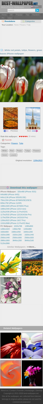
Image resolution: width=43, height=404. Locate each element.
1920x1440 (29, 235)
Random (35, 15)
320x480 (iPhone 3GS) (26, 192)
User (10, 18)
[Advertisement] (21, 44)
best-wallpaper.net (31, 393)
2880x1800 (5, 240)
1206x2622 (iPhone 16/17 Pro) (12, 220)
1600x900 (4, 232)
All (11, 15)
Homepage (29, 390)
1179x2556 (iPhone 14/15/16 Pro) (14, 217)
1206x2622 (37, 160)
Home (4, 15)
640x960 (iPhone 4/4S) (9, 195)
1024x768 (18, 226)
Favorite (8, 140)
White (4, 151)
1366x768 (16, 229)
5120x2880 (5, 243)
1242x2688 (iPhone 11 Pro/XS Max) (15, 223)
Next (29, 131)
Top (27, 15)
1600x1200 (28, 232)
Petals (19, 151)
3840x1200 (17, 240)
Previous (14, 131)
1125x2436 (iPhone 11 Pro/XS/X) (13, 212)
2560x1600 (17, 238)
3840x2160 (29, 240)
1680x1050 (16, 232)
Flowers (23, 25)
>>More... (31, 247)
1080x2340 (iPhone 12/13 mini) (13, 209)
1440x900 (28, 229)
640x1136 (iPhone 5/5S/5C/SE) (13, 197)
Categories (30, 21)
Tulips (27, 151)
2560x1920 (29, 238)
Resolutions (10, 21)
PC (3, 18)
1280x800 (29, 226)
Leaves (13, 155)
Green (4, 155)
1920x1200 (17, 235)
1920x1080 (5, 235)
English (35, 6)
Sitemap (39, 390)
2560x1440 (5, 238)
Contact (12, 390)
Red (12, 151)
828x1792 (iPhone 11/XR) (11, 203)
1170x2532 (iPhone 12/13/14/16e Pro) (15, 215)
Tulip (29, 25)
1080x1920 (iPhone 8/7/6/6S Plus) (14, 206)
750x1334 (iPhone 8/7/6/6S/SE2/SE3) (15, 200)
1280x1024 (5, 229)
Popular (19, 15)
